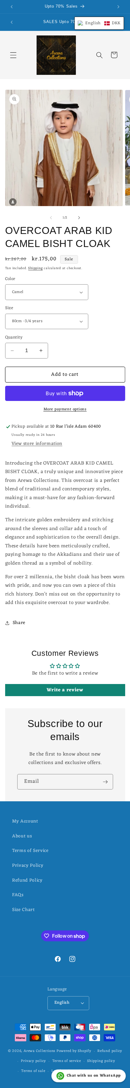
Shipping (35, 268)
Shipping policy (101, 1061)
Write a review (65, 690)
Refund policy (109, 1051)
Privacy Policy (27, 865)
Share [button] (19, 623)
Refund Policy (27, 880)
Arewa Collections (39, 1051)
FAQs (18, 895)
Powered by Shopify (74, 1051)
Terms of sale (33, 1071)
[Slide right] (79, 217)
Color (10, 279)
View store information (36, 443)
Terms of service (66, 1061)
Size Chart (23, 910)
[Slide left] (51, 217)
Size (9, 308)
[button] (13, 55)
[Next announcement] (118, 6)
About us (22, 836)
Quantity (14, 338)
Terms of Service (30, 850)
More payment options (65, 409)
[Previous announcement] (11, 6)
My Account (25, 821)
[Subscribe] (105, 782)
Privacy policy (33, 1061)
